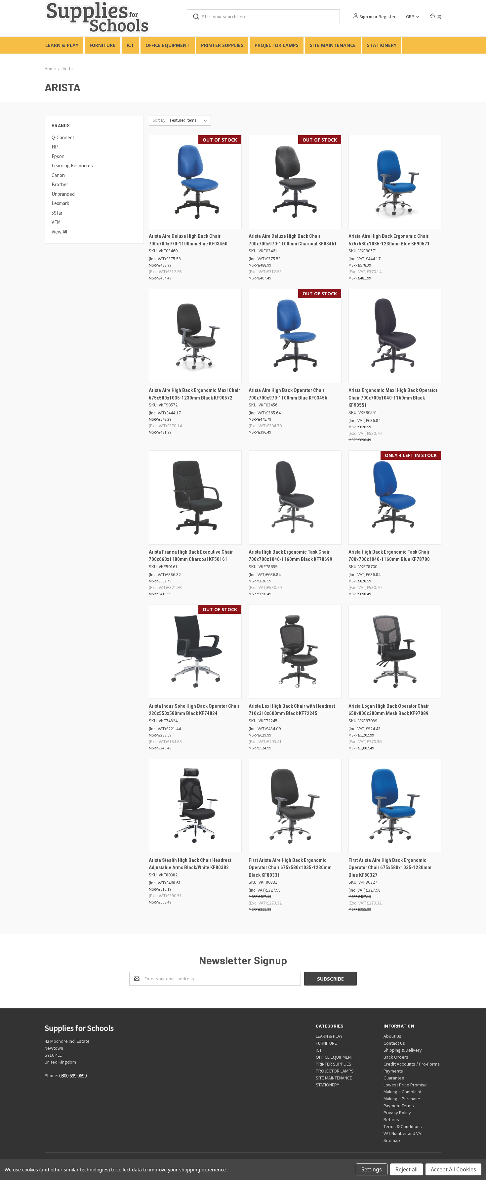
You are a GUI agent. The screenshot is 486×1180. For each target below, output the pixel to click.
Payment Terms (399, 1106)
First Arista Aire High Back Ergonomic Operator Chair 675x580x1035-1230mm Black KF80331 (290, 867)
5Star (57, 213)
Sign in (365, 17)
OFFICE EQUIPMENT (167, 45)
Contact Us (394, 1043)
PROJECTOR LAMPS (277, 45)
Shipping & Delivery (403, 1050)
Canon (58, 175)
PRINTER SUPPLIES (222, 45)
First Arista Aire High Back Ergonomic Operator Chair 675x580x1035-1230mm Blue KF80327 (389, 867)
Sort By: (159, 120)
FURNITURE (102, 45)
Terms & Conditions (403, 1126)
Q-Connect (63, 137)
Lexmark (60, 203)
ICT (130, 45)
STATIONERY (381, 45)
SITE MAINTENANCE (333, 45)
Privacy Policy (397, 1113)
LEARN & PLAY (61, 45)
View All (59, 232)
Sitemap (392, 1140)
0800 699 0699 (73, 1076)
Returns (391, 1119)
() (438, 17)
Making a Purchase (402, 1099)
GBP (410, 17)
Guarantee (394, 1078)
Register (387, 17)
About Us (392, 1036)
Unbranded (63, 194)
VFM (56, 222)
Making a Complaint (403, 1092)
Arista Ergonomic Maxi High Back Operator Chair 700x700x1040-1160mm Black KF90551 (392, 397)
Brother (60, 184)
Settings (371, 1169)
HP (55, 147)
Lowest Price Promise (405, 1085)
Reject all (406, 1169)
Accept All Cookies (453, 1169)
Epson (58, 156)
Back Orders (396, 1057)
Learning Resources (72, 165)
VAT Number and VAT (403, 1133)
